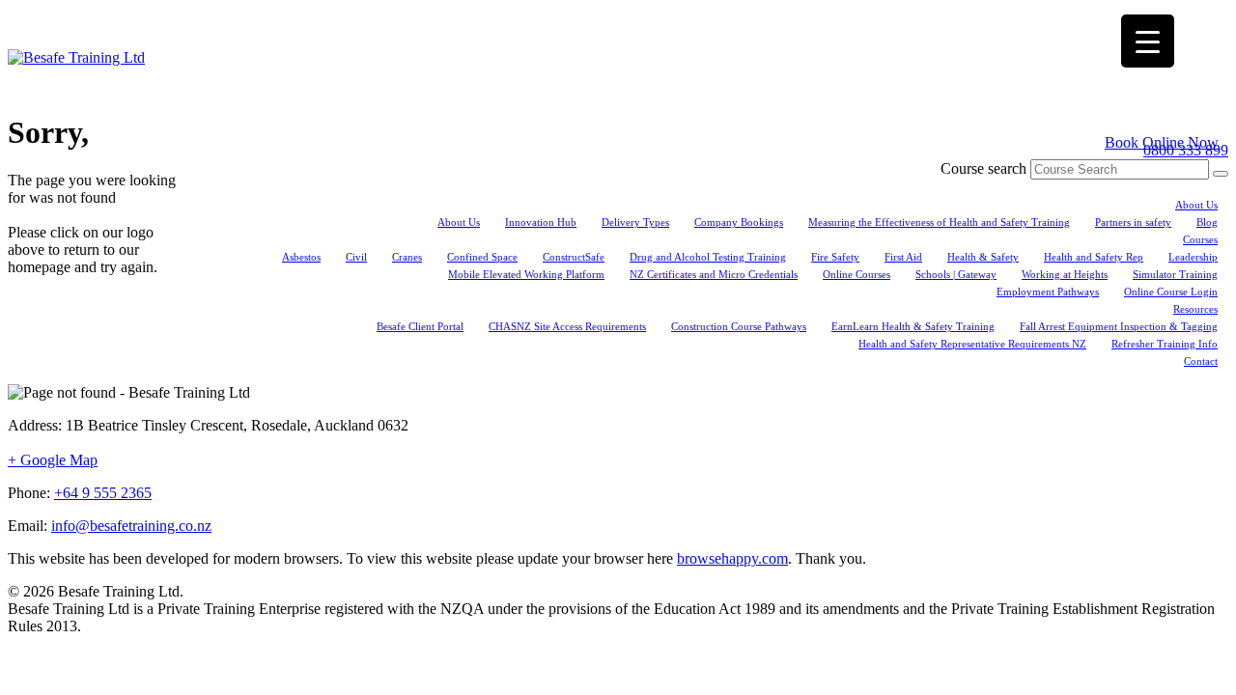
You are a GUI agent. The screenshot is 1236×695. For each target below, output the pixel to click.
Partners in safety (1133, 222)
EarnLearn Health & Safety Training (913, 326)
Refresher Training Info (1164, 343)
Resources (1195, 309)
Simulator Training (1175, 274)
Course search (983, 168)
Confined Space (482, 257)
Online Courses (856, 274)
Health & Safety (983, 257)
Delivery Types (635, 222)
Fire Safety (835, 257)
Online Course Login (1171, 291)
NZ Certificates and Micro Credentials (714, 274)
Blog (1207, 222)
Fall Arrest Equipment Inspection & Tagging (1119, 326)
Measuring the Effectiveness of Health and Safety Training (939, 222)
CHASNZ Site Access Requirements (567, 326)
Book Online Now (1162, 142)
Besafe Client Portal (420, 326)
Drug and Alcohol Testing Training (708, 257)
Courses (1200, 239)
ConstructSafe (573, 257)
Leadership (1193, 257)
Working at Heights (1065, 274)
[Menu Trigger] (1147, 41)
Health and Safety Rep (1093, 257)
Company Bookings (738, 222)
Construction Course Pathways (738, 326)
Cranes (407, 257)
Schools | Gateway (956, 274)
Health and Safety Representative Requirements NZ (972, 343)
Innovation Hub (540, 222)
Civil (356, 257)
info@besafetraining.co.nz (131, 525)
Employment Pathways (1048, 291)
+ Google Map (53, 460)
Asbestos (301, 257)
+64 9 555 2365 (103, 493)
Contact (1201, 361)
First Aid (903, 257)
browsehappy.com (732, 558)
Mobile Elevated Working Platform (526, 274)
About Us (1196, 204)
